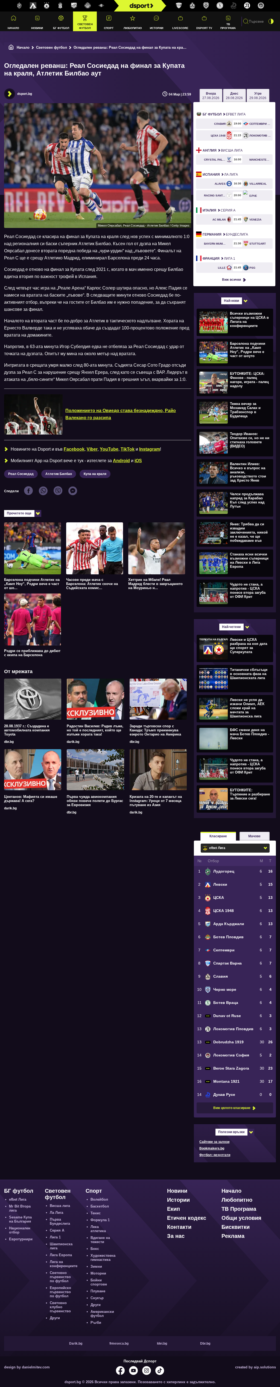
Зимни (96, 1266)
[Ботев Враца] (220, 5)
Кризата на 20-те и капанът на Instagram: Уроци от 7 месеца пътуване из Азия (156, 801)
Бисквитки (235, 1227)
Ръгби (96, 1323)
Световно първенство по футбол (60, 1277)
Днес (234, 96)
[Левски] (33, 5)
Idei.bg (162, 1343)
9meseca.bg (119, 1343)
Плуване (98, 1291)
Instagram (149, 449)
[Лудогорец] (19, 5)
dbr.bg (9, 742)
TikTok (128, 449)
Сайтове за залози (214, 1142)
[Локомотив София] (261, 5)
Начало (13, 28)
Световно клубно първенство (60, 1307)
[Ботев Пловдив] (88, 5)
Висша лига (223, 150)
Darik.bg (75, 1343)
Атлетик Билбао (58, 474)
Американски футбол (102, 1314)
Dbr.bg (205, 1343)
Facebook (74, 449)
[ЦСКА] (47, 5)
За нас (176, 1236)
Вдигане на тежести (100, 1240)
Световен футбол (85, 26)
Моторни (98, 1273)
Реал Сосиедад (21, 474)
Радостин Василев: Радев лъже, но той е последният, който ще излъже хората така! (95, 730)
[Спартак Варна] (179, 5)
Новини (37, 28)
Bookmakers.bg (211, 1148)
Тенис (96, 1213)
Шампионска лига (61, 1246)
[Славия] (192, 5)
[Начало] (11, 47)
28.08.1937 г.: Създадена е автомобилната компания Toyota (27, 730)
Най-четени (231, 627)
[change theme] (271, 21)
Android (121, 460)
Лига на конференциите (63, 1264)
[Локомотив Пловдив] (247, 5)
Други (55, 1318)
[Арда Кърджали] (74, 5)
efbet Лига (224, 114)
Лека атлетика (98, 1229)
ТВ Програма (228, 26)
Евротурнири (21, 1239)
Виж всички (231, 280)
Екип (173, 1209)
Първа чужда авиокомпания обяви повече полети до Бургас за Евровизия (95, 801)
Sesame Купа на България (20, 1219)
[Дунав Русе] (233, 5)
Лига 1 (219, 258)
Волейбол (99, 1199)
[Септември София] (101, 6)
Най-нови (231, 301)
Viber (92, 449)
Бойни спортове (99, 1282)
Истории (156, 28)
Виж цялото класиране (231, 1108)
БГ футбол (61, 28)
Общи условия (241, 1218)
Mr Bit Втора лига (20, 1208)
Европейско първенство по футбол (60, 1292)
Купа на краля (95, 474)
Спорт (108, 28)
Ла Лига (220, 174)
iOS (138, 460)
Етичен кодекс (186, 1218)
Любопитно (133, 28)
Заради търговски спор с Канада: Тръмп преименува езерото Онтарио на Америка (155, 730)
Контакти (179, 1227)
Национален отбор (19, 1230)
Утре (257, 96)
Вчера (210, 96)
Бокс (95, 1249)
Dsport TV (204, 28)
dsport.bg (24, 94)
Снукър (97, 1298)
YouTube (109, 449)
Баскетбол (100, 1206)
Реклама (232, 1236)
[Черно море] (206, 5)
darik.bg (73, 742)
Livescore (180, 28)
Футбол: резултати (214, 1155)
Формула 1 (100, 1220)
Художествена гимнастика (103, 1257)
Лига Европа (61, 1255)
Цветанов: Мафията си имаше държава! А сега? (30, 799)
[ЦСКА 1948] (60, 5)
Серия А (219, 210)
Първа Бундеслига (60, 1221)
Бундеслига (225, 234)
